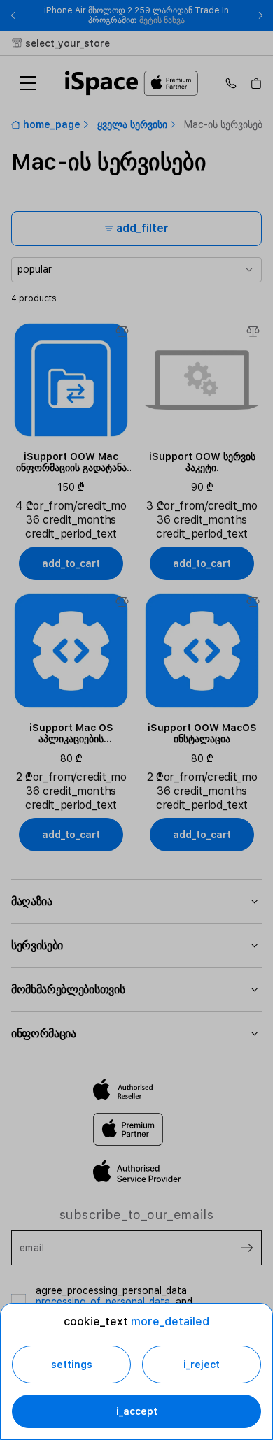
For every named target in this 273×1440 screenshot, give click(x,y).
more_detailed (170, 1321)
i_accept (137, 1411)
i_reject (201, 1364)
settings (71, 1364)
